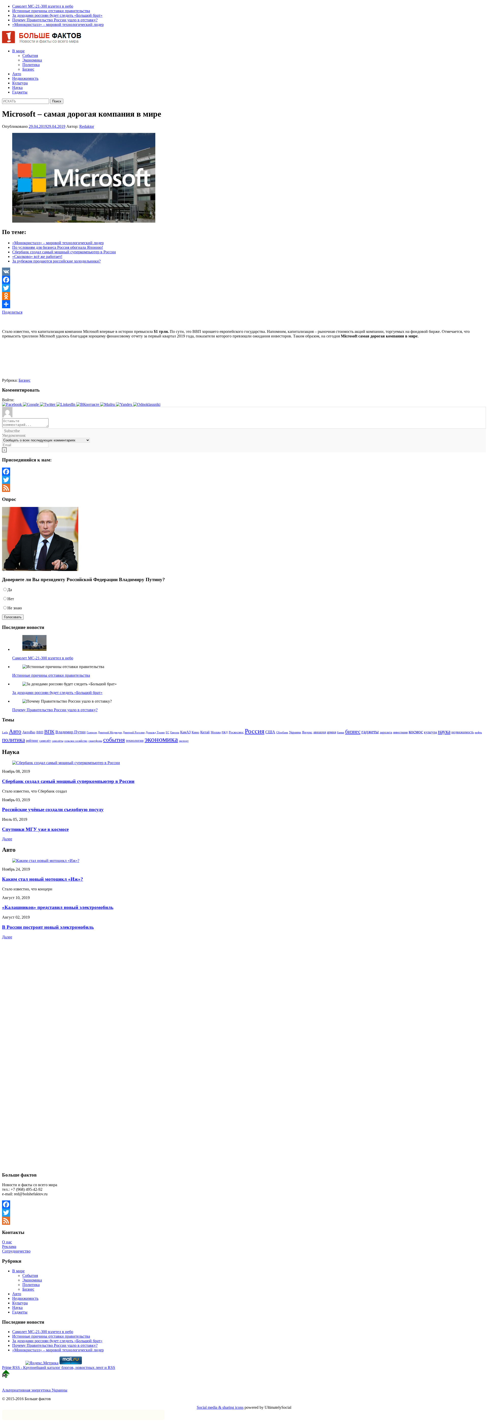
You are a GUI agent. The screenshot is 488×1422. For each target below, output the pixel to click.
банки (340, 732)
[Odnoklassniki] (244, 296)
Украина (295, 732)
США (270, 732)
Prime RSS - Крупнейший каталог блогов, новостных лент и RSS (58, 1367)
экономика (161, 739)
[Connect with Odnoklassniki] (146, 404)
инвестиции (400, 732)
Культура (20, 83)
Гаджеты (19, 92)
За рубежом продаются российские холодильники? (56, 261)
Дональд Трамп (155, 732)
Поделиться (12, 312)
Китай (205, 732)
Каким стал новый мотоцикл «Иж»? (42, 879)
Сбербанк (282, 732)
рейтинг (32, 740)
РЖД (225, 732)
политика (13, 739)
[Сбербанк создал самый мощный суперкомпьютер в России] (66, 763)
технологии (135, 740)
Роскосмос (236, 732)
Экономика (32, 60)
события (114, 739)
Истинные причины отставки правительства (51, 11)
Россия (254, 731)
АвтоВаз (28, 732)
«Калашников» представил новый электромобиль (57, 907)
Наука (17, 87)
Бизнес (28, 69)
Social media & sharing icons (220, 1407)
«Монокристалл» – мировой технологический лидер (58, 24)
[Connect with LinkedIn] (66, 404)
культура (430, 732)
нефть (478, 732)
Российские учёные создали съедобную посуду (53, 809)
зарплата (386, 732)
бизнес (352, 732)
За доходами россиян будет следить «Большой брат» (57, 15)
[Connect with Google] (31, 404)
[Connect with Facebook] (12, 404)
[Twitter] (244, 288)
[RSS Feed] (244, 488)
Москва (216, 732)
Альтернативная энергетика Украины (34, 1390)
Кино (195, 732)
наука (444, 732)
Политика (31, 65)
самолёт (45, 741)
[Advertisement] (61, 322)
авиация (319, 732)
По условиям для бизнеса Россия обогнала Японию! (57, 247)
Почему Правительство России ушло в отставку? (55, 20)
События (30, 55)
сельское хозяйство (75, 740)
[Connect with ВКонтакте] (88, 404)
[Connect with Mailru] (108, 404)
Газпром (92, 732)
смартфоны (95, 740)
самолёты (57, 740)
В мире (18, 51)
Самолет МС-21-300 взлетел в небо (42, 6)
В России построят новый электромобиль (48, 927)
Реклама (9, 1246)
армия (331, 732)
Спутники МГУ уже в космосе (35, 829)
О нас (7, 1242)
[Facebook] (244, 280)
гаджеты (370, 731)
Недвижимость (25, 78)
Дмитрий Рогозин (134, 732)
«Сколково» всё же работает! (37, 256)
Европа (174, 732)
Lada (5, 732)
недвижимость (462, 732)
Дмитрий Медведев (110, 732)
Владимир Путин (70, 732)
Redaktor (86, 126)
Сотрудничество (16, 1251)
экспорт (184, 740)
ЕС (167, 732)
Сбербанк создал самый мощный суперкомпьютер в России (64, 252)
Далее (7, 839)
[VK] (244, 272)
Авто (16, 74)
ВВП (39, 732)
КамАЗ (185, 732)
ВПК (49, 731)
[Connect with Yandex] (124, 404)
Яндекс (307, 732)
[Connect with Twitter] (48, 404)
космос (416, 731)
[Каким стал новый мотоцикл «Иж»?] (45, 860)
